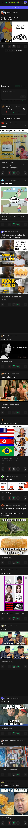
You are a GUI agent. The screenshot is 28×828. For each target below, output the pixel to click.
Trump (4, 464)
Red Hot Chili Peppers (8, 162)
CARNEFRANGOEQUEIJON (10, 168)
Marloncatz (7, 698)
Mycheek (6, 476)
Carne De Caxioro (19, 216)
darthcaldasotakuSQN (10, 740)
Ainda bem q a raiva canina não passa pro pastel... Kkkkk (13, 236)
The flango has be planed (10, 785)
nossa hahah (6, 573)
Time (24, 86)
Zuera (18, 461)
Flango (3, 629)
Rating (17, 86)
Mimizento (6, 407)
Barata (16, 458)
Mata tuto (5, 701)
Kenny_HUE (7, 373)
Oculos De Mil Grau (8, 461)
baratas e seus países (9, 423)
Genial (3, 126)
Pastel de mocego (7, 184)
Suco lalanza (6, 339)
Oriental (10, 613)
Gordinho (5, 404)
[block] (26, 13)
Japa (4, 613)
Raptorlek (7, 231)
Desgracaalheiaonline (10, 123)
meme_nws (7, 420)
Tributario (7, 782)
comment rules (20, 101)
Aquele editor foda (8, 377)
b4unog (6, 626)
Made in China (6, 480)
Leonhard (7, 570)
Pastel (8, 50)
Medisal (6, 336)
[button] (21, 2)
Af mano (4, 744)
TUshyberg (7, 180)
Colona (5, 219)
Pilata (4, 769)
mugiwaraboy (8, 505)
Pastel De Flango (17, 50)
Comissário (8, 106)
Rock (16, 165)
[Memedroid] (6, 2)
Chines (4, 299)
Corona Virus (6, 296)
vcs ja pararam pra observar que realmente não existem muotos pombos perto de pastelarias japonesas (13, 512)
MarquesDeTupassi (12, 12)
